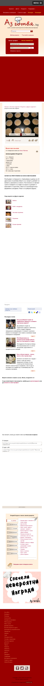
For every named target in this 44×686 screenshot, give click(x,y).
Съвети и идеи (22, 12)
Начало (7, 106)
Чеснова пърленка (17, 212)
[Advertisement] (22, 80)
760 (7, 140)
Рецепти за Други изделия (28, 106)
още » (33, 336)
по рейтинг (13, 520)
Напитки (6, 646)
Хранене (11, 8)
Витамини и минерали (9, 12)
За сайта (6, 612)
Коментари (18, 140)
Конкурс (30, 12)
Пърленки (15, 218)
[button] (37, 3)
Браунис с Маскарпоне (25, 537)
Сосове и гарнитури (9, 639)
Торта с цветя (23, 552)
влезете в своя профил (11, 382)
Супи (5, 635)
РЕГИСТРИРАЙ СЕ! (27, 40)
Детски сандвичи (24, 554)
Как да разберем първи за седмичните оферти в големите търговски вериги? (26, 321)
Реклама (6, 616)
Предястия (7, 631)
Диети (17, 8)
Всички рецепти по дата (10, 627)
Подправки (31, 8)
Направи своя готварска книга (22, 564)
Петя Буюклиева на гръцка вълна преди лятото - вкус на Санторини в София (26, 339)
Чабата (14, 200)
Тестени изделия (14, 106)
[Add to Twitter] (32, 314)
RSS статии (7, 623)
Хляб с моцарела (17, 206)
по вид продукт (13, 532)
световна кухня (13, 549)
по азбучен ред (13, 524)
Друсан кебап (23, 524)
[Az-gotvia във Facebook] (17, 668)
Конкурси (6, 614)
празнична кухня (13, 541)
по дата (15, 528)
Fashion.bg (29, 682)
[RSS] (26, 668)
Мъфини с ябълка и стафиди (27, 542)
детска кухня (14, 553)
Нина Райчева (24, 150)
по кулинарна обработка (14, 537)
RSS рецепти (8, 621)
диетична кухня (13, 545)
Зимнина (6, 648)
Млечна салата (23, 547)
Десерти (6, 643)
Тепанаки (22, 549)
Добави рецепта (14, 35)
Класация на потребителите (12, 629)
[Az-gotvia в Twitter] (22, 668)
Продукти (23, 8)
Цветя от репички (24, 551)
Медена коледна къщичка (26, 525)
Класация (38, 12)
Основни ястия (8, 637)
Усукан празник (16, 224)
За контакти (7, 618)
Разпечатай (31, 309)
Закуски (6, 633)
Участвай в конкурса (28, 35)
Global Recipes (8, 662)
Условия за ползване (10, 620)
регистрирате (35, 381)
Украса (6, 644)
